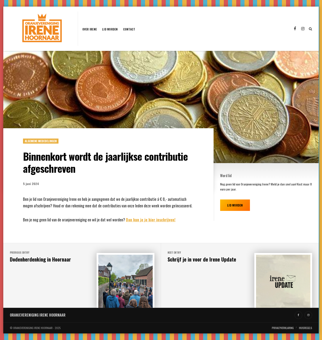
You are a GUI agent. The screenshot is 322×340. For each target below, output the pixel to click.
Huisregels (305, 327)
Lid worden (110, 29)
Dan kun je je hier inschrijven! (150, 220)
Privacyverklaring (283, 327)
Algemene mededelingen (41, 141)
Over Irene (89, 29)
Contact (129, 29)
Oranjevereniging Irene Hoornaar (37, 315)
